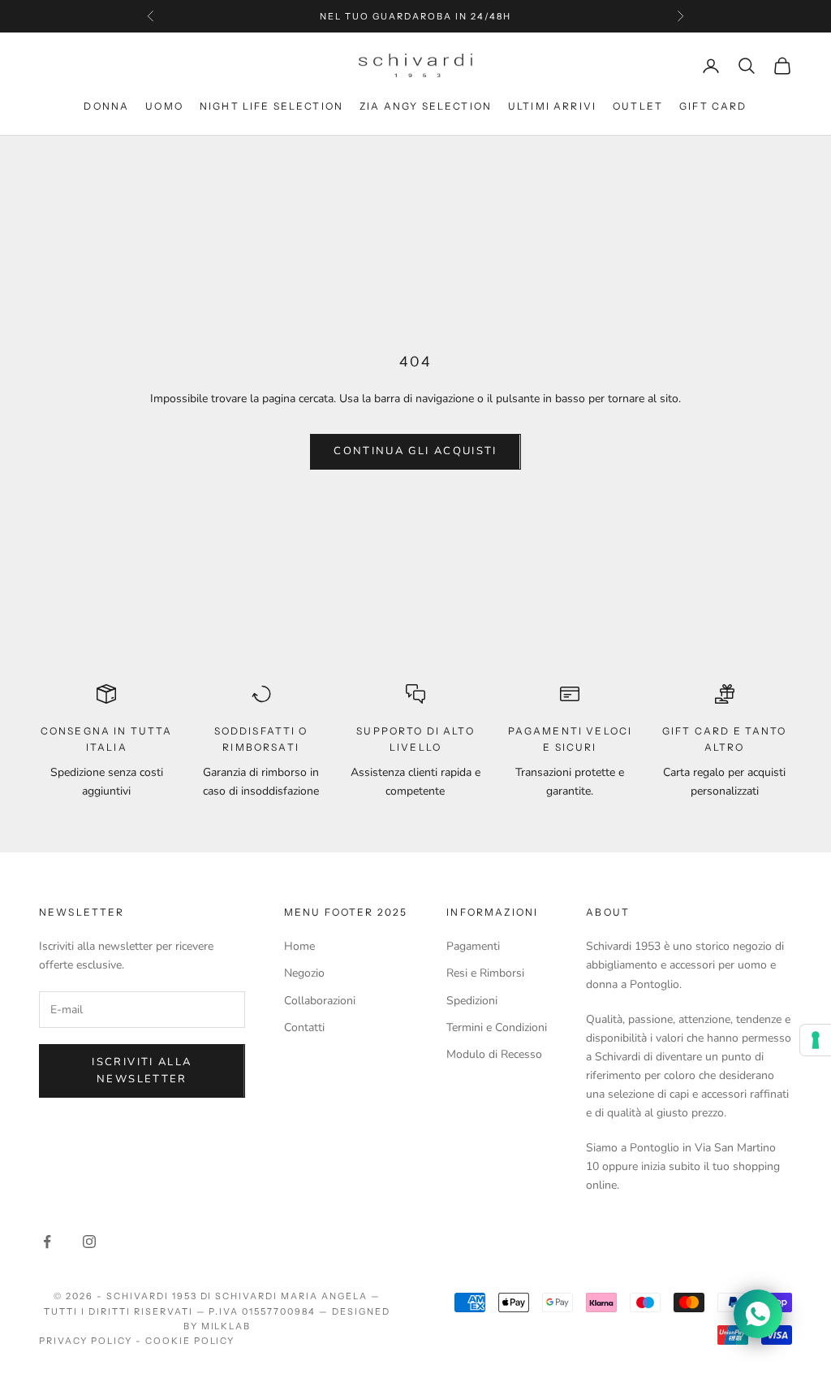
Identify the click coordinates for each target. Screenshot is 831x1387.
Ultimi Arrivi (552, 106)
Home (299, 946)
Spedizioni (471, 1000)
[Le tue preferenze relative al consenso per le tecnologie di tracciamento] (815, 1040)
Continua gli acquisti (415, 451)
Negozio (304, 973)
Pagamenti (473, 946)
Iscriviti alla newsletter (142, 1070)
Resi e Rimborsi (485, 973)
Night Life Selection (271, 106)
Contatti (304, 1027)
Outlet (638, 106)
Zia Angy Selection (426, 106)
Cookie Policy (190, 1340)
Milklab (226, 1326)
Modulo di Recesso (494, 1054)
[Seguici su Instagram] (89, 1241)
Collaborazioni (319, 1000)
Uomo (164, 106)
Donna (106, 106)
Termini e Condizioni (496, 1027)
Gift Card (713, 106)
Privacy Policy (85, 1340)
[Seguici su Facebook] (47, 1241)
